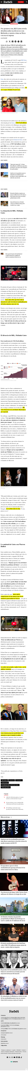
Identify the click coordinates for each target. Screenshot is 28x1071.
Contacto (23, 1050)
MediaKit (19, 1050)
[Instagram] (12, 1057)
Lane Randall (4, 38)
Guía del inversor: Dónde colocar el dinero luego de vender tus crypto (17, 203)
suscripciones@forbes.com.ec (7, 1032)
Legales (14, 1050)
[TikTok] (21, 1057)
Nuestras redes (18, 1051)
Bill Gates (24, 60)
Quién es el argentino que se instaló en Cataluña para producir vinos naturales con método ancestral (18, 176)
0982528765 (3, 1039)
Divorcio (11, 780)
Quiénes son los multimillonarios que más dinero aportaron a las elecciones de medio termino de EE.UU (14, 841)
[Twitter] (10, 41)
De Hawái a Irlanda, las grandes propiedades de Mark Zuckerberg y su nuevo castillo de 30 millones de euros (13, 918)
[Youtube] (14, 1057)
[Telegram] (18, 41)
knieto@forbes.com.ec (5, 1026)
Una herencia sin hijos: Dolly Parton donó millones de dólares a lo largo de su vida (14, 893)
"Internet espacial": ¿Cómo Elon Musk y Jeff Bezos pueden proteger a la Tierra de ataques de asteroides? (18, 167)
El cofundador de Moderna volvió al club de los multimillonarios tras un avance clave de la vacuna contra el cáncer (14, 998)
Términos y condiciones (6, 1050)
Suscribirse (20, 1)
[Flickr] (19, 1057)
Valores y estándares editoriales (7, 1051)
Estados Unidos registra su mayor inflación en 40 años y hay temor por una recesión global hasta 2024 (18, 196)
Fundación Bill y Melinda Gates (10, 785)
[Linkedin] (21, 41)
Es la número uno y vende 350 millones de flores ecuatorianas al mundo (15, 803)
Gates (2, 79)
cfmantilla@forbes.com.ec (15, 1023)
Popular (6, 794)
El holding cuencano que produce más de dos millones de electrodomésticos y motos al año (14, 808)
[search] (26, 2)
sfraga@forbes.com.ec (22, 1028)
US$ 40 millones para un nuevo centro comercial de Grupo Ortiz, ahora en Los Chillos (14, 797)
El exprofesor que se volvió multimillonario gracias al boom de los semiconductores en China (13, 867)
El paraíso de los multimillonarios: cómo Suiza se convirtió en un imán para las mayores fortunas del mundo (13, 971)
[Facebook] (12, 41)
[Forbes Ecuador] (8, 2)
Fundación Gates (18, 139)
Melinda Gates (6, 787)
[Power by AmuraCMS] (14, 1061)
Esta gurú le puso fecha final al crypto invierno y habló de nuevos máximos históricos (14, 255)
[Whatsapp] (7, 41)
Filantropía (5, 782)
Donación (19, 780)
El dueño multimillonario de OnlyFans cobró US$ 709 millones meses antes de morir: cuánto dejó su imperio (13, 945)
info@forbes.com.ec (21, 1018)
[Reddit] (15, 41)
